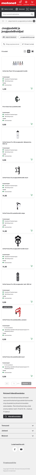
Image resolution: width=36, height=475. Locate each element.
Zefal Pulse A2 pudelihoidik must (13, 357)
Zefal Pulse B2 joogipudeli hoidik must (15, 248)
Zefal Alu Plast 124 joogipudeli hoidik (14, 71)
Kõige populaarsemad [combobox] (12, 44)
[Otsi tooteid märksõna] (32, 14)
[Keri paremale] (34, 21)
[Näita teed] (3, 21)
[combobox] (15, 14)
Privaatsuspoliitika (9, 462)
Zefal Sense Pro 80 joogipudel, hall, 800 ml (16, 284)
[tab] (20, 9)
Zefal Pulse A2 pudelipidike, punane (14, 320)
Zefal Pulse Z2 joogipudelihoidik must (15, 177)
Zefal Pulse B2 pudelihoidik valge (13, 213)
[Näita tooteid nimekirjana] (32, 51)
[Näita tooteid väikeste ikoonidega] (28, 51)
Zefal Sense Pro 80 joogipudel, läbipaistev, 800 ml (16, 143)
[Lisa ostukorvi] (32, 88)
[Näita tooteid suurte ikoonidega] (24, 51)
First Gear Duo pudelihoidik (11, 106)
